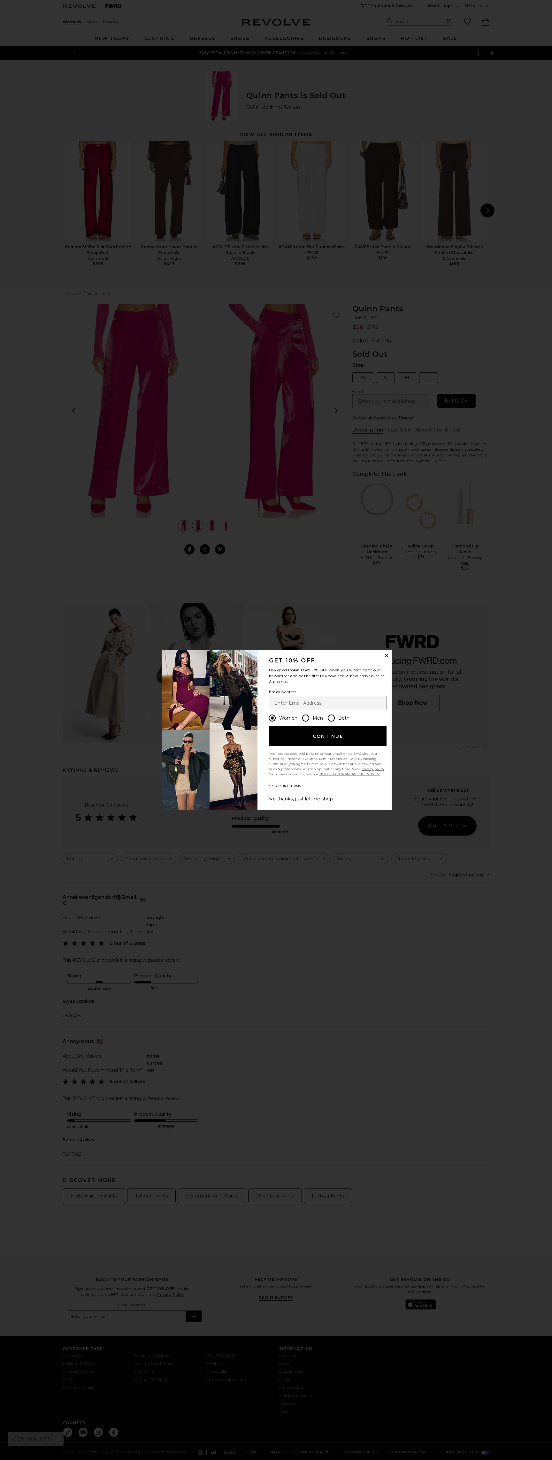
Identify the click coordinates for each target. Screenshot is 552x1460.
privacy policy (372, 769)
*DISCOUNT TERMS (285, 786)
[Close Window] (386, 655)
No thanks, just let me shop (301, 799)
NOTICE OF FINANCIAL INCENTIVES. (349, 774)
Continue (328, 736)
